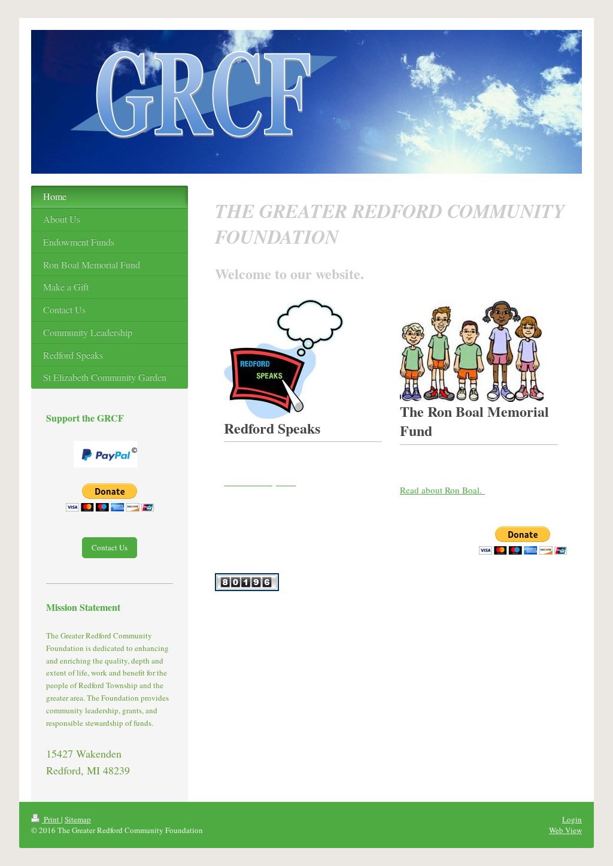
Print (51, 819)
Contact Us (110, 547)
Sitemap (78, 819)
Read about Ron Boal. (442, 490)
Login (572, 819)
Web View (565, 830)
